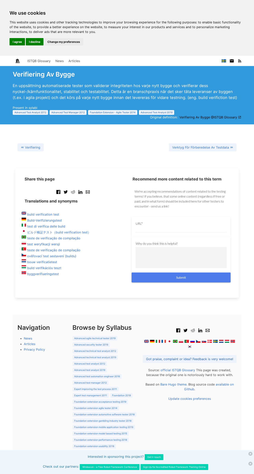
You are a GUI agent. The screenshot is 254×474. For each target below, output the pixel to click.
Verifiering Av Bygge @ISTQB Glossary (208, 117)
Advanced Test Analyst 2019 (156, 112)
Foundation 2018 (121, 395)
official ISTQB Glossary (178, 370)
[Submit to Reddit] (73, 194)
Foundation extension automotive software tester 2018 (104, 414)
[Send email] (88, 194)
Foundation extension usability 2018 (94, 446)
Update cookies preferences (189, 399)
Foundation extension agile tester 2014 (95, 408)
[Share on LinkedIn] (80, 194)
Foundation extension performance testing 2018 (100, 439)
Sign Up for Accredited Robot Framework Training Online (174, 466)
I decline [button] (34, 41)
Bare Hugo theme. (173, 384)
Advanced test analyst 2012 (89, 363)
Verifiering (32, 147)
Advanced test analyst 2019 (89, 369)
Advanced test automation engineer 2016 (97, 376)
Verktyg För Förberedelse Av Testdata (201, 147)
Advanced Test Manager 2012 (68, 112)
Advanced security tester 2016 (91, 344)
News (59, 61)
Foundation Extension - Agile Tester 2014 (113, 112)
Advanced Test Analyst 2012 (30, 112)
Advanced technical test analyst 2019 (95, 357)
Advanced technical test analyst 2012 (95, 350)
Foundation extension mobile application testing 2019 (103, 427)
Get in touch (154, 457)
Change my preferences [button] (63, 41)
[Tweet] (66, 194)
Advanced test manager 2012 (90, 382)
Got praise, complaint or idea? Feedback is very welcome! (189, 359)
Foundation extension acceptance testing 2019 (100, 401)
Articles (74, 61)
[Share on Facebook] (58, 194)
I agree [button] (17, 41)
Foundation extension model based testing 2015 (100, 433)
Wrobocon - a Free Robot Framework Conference (109, 466)
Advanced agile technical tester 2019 (94, 338)
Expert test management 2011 (90, 395)
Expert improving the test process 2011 (95, 389)
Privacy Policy (34, 349)
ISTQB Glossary (39, 61)
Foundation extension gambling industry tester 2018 (102, 420)
